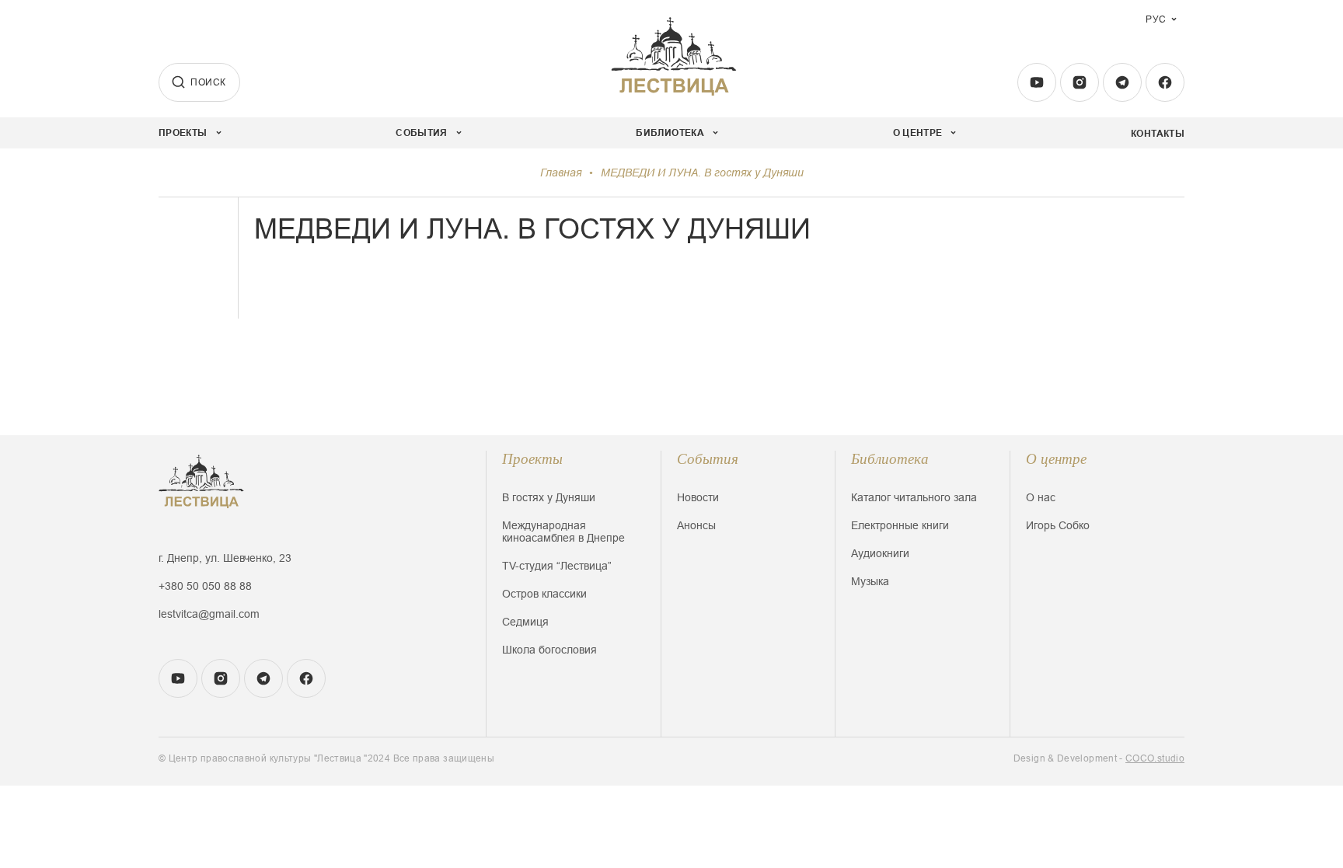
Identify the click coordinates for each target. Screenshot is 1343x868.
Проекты (532, 459)
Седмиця (525, 621)
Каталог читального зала (914, 497)
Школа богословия (549, 649)
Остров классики (544, 593)
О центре (1056, 459)
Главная (560, 172)
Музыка (870, 581)
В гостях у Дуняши (548, 497)
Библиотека (890, 459)
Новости (698, 497)
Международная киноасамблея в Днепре (563, 531)
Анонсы (696, 525)
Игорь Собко (1058, 525)
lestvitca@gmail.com (209, 614)
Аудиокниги (880, 553)
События (707, 459)
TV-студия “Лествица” (557, 565)
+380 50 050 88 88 (205, 586)
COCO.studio (1154, 758)
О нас (1040, 497)
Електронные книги (900, 525)
